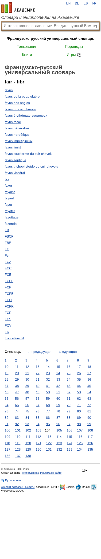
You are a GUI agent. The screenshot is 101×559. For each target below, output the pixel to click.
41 (48, 386)
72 (89, 405)
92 (17, 424)
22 (37, 373)
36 (89, 379)
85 (37, 417)
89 (79, 417)
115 (69, 437)
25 (68, 373)
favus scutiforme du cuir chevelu (29, 154)
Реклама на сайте (51, 472)
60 (58, 398)
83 (17, 417)
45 (89, 386)
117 (90, 437)
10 (6, 367)
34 (68, 379)
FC (7, 249)
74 (17, 411)
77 (48, 411)
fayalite (10, 192)
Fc (6, 255)
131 (49, 449)
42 (58, 386)
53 (79, 392)
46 (6, 392)
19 (6, 373)
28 (6, 379)
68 (48, 405)
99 (89, 424)
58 (37, 398)
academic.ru (18, 7)
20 (17, 373)
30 (27, 379)
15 (58, 367)
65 (17, 405)
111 (28, 437)
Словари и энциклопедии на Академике (40, 17)
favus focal (13, 122)
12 (27, 367)
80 (79, 411)
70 (68, 405)
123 (59, 443)
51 (58, 392)
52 (68, 392)
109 (7, 437)
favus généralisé (17, 128)
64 (6, 405)
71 (79, 405)
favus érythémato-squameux (26, 115)
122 (49, 443)
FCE (8, 274)
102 (28, 430)
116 (79, 437)
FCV (8, 325)
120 (28, 443)
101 (18, 430)
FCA (8, 262)
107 (80, 430)
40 (37, 386)
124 (69, 443)
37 (6, 386)
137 (18, 456)
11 (17, 367)
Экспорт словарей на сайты (18, 486)
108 (90, 430)
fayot (8, 204)
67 (37, 405)
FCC (8, 268)
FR (94, 3)
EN (68, 3)
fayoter (10, 211)
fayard (9, 198)
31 (37, 379)
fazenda (11, 224)
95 (48, 424)
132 (59, 449)
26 (79, 373)
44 (79, 386)
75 (27, 411)
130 (38, 449)
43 (68, 386)
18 (89, 367)
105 (59, 430)
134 (80, 449)
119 (17, 443)
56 (17, 398)
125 (80, 443)
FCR (8, 313)
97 (68, 424)
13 (37, 367)
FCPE (9, 294)
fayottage (12, 217)
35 (79, 379)
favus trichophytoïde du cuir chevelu (31, 166)
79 (68, 411)
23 (48, 373)
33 (58, 379)
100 (7, 430)
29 (17, 379)
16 (68, 367)
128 (18, 449)
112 (38, 437)
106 (69, 430)
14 (48, 367)
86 (48, 417)
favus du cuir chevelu (20, 109)
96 (58, 424)
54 (89, 392)
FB (7, 230)
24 (58, 373)
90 (89, 417)
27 (89, 373)
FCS (8, 319)
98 (79, 424)
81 (89, 411)
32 (48, 379)
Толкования (27, 47)
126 (90, 443)
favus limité (13, 147)
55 (6, 398)
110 (17, 437)
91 (6, 424)
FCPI (8, 300)
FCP (8, 287)
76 (37, 411)
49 (37, 392)
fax (7, 179)
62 (79, 398)
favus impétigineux (18, 141)
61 (68, 398)
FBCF (9, 236)
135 (90, 449)
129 (28, 449)
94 (37, 424)
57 (27, 398)
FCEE (9, 281)
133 (69, 449)
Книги (27, 55)
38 (17, 386)
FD (7, 332)
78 (58, 411)
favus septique (15, 160)
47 (17, 392)
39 (27, 386)
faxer (8, 185)
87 (58, 417)
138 (28, 456)
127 (7, 449)
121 (38, 443)
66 (27, 405)
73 (6, 411)
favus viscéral (15, 173)
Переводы (74, 47)
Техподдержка (30, 472)
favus (9, 90)
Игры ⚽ (74, 55)
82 (6, 417)
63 (89, 398)
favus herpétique (17, 134)
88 (68, 417)
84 (27, 417)
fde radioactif (14, 338)
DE (77, 3)
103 (38, 430)
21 (27, 373)
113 (48, 437)
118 (7, 443)
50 (48, 392)
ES (86, 3)
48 (27, 392)
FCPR (9, 306)
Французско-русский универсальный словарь (50, 39)
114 (59, 437)
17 (79, 367)
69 (58, 405)
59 (48, 398)
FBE (8, 243)
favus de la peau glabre (22, 96)
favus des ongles (17, 103)
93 (27, 424)
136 (7, 456)
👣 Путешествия (11, 480)
